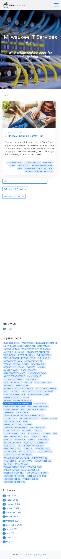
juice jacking (45, 452)
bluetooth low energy (35, 443)
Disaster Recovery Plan (16, 458)
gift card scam (27, 452)
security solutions (13, 367)
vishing (42, 367)
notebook (20, 439)
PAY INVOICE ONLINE (14, 196)
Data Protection (12, 449)
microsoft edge (11, 479)
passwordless (11, 349)
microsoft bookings (14, 482)
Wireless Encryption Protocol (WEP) (22, 467)
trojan (38, 430)
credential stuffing (14, 406)
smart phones (10, 370)
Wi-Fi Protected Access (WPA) (37, 391)
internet (27, 430)
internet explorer (36, 476)
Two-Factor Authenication (35, 349)
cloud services (11, 430)
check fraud (25, 461)
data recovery (28, 370)
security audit (38, 427)
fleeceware (40, 403)
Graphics (36, 436)
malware (48, 162)
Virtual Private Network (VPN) (19, 358)
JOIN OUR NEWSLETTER (15, 189)
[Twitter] (5, 329)
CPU (23, 433)
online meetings (11, 397)
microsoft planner (46, 388)
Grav (15, 554)
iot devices (32, 379)
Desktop (7, 439)
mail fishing (9, 461)
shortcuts (22, 412)
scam (12, 165)
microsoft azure (33, 361)
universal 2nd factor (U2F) (17, 424)
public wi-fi (44, 358)
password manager (42, 165)
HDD (45, 436)
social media (10, 418)
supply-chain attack (14, 394)
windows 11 (22, 385)
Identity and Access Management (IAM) (23, 415)
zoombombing (10, 433)
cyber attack (44, 355)
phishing (19, 352)
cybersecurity (14, 162)
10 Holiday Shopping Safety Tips (24, 135)
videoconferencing (38, 394)
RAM (5, 436)
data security (38, 364)
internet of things (13, 379)
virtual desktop (12, 443)
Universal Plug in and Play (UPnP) (21, 470)
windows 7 (43, 439)
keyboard (8, 412)
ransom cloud (30, 479)
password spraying (38, 406)
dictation (8, 385)
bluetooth (9, 446)
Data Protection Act (14, 373)
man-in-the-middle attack (39, 168)
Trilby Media (41, 554)
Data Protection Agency (30, 446)
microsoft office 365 (38, 352)
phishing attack (43, 382)
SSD (55, 433)
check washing (39, 458)
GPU (26, 436)
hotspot (8, 464)
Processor (33, 433)
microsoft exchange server (18, 388)
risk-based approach (37, 473)
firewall (15, 391)
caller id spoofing (13, 473)
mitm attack (21, 464)
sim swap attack (11, 421)
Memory (46, 433)
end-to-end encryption (33, 409)
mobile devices (49, 418)
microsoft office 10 (13, 476)
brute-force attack (14, 376)
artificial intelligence (15, 427)
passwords (23, 165)
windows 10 (9, 355)
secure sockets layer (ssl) (17, 455)
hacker (28, 382)
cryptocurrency (12, 382)
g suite (32, 439)
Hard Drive (16, 436)
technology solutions (15, 364)
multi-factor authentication (19, 346)
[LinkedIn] (11, 329)
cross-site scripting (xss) (39, 171)
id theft (28, 449)
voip (25, 421)
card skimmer (10, 409)
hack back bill (42, 449)
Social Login (10, 452)
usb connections (37, 373)
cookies (31, 367)
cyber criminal (33, 162)
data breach (43, 346)
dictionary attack (29, 418)
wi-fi (20, 168)
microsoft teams (12, 361)
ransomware (34, 376)
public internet (43, 461)
